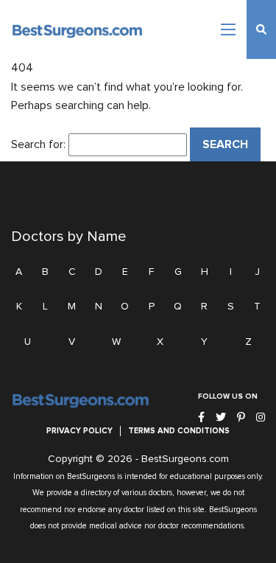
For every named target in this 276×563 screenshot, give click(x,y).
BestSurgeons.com (185, 459)
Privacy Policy (79, 431)
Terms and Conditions (179, 431)
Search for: (38, 144)
